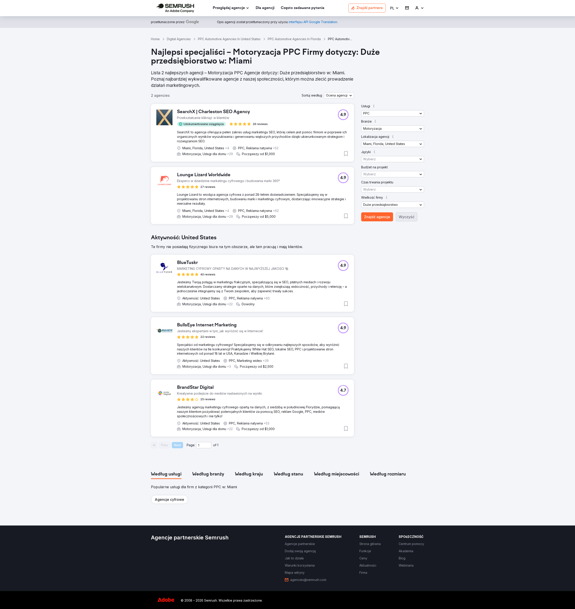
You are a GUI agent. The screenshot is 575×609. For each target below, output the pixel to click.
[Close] (366, 252)
